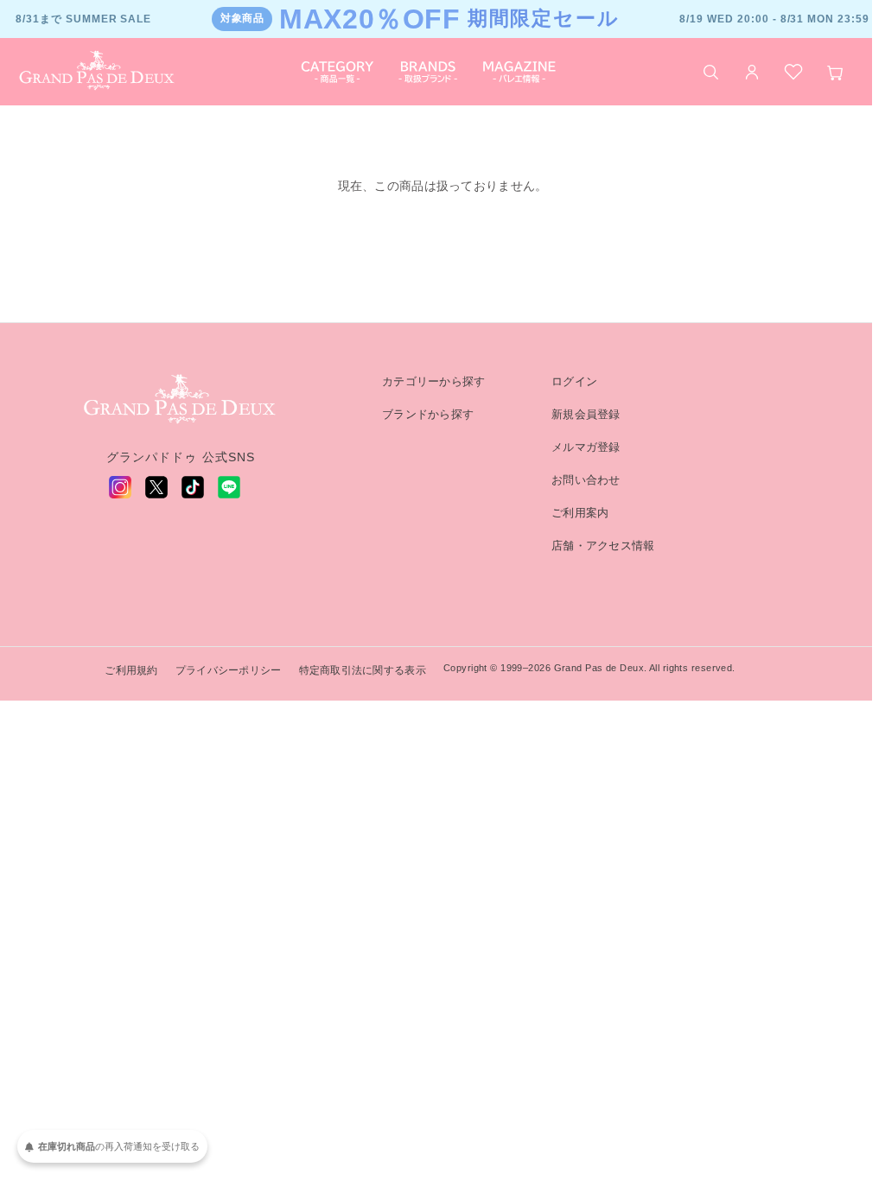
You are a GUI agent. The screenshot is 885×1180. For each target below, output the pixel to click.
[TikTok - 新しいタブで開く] (193, 487)
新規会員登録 (586, 414)
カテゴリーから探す (434, 381)
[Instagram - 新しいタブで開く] (120, 487)
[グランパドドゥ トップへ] (181, 399)
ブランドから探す (428, 414)
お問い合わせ (586, 479)
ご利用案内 (579, 512)
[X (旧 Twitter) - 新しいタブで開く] (156, 487)
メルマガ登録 (586, 447)
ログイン (574, 381)
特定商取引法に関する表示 (362, 670)
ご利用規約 (131, 670)
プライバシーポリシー (228, 670)
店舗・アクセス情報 (603, 545)
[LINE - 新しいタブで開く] (229, 487)
